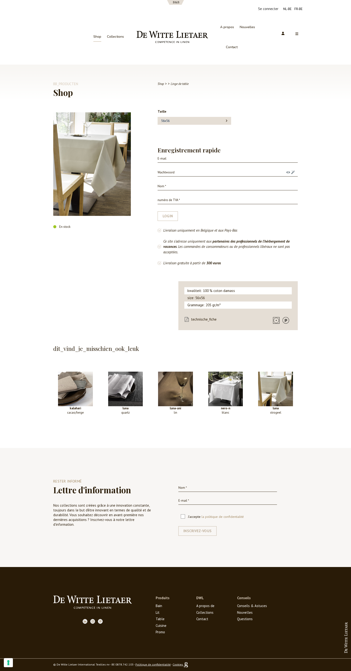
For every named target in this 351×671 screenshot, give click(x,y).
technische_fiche (204, 319)
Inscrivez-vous (197, 531)
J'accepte (216, 517)
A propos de (205, 605)
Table (160, 619)
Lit (158, 612)
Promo (160, 632)
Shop (97, 36)
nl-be (287, 9)
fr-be (298, 9)
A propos (227, 27)
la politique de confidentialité (223, 517)
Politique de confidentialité (153, 664)
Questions (245, 619)
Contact (232, 47)
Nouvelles (247, 27)
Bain (159, 605)
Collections (115, 36)
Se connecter (268, 8)
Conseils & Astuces (252, 605)
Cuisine (161, 625)
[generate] (293, 172)
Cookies (178, 664)
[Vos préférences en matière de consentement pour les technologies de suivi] (8, 662)
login (168, 216)
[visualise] (288, 172)
